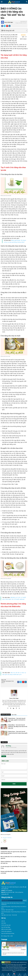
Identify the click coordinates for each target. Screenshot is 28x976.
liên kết (16, 965)
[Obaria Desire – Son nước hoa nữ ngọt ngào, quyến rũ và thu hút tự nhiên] (4, 720)
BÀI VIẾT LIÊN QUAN (5, 714)
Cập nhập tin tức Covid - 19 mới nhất (9, 915)
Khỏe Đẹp (7, 5)
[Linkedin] (9, 26)
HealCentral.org (23, 962)
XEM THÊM (14, 714)
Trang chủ (2, 5)
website (8, 964)
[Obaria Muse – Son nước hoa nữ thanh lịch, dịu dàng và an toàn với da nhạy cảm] (4, 726)
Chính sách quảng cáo (6, 931)
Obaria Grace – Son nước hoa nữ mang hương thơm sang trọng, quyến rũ (17, 733)
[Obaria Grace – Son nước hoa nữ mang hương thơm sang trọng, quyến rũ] (4, 733)
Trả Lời (3, 756)
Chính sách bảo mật (5, 925)
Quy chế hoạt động (5, 927)
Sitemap (3, 909)
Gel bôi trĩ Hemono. (7, 837)
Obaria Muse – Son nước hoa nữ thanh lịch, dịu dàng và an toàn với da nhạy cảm (17, 726)
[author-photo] (14, 696)
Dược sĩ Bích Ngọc (8, 22)
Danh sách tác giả (9, 909)
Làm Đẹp (12, 5)
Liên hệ (3, 921)
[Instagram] (11, 708)
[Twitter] (5, 26)
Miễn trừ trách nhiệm (6, 929)
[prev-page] (1, 738)
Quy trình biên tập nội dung (7, 933)
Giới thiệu (3, 923)
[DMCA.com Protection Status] (6, 962)
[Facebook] (2, 26)
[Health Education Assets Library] (14, 1)
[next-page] (4, 738)
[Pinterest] (7, 26)
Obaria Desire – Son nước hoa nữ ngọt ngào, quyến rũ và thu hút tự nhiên (16, 720)
